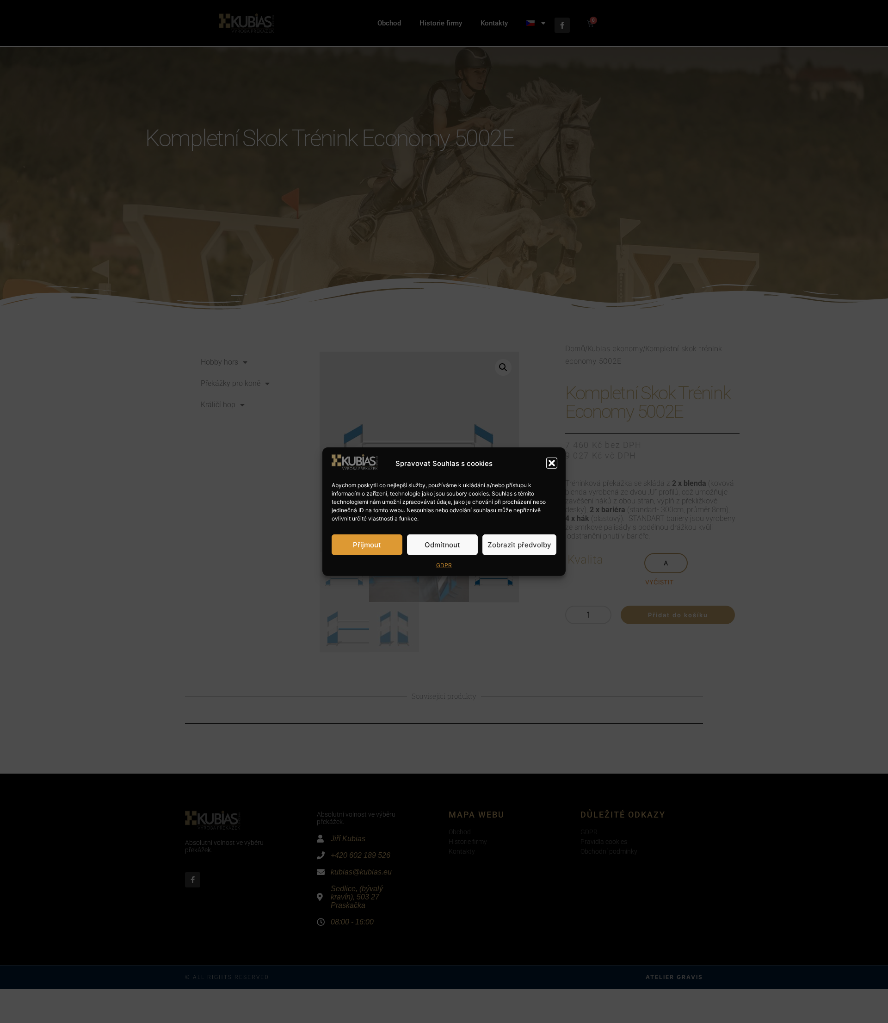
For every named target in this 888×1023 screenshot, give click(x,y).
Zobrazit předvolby (519, 544)
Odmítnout (442, 544)
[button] (551, 463)
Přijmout (367, 544)
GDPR (444, 565)
